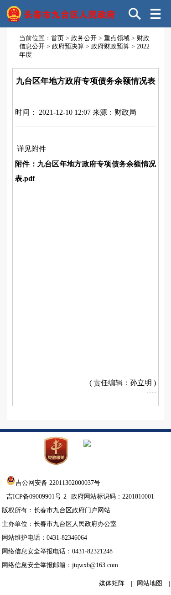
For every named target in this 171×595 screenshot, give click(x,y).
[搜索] (135, 14)
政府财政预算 (110, 46)
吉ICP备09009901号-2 (36, 496)
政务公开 (84, 38)
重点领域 (117, 38)
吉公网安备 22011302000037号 (58, 482)
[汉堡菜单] (155, 14)
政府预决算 (68, 46)
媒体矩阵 (111, 583)
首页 (57, 38)
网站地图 (149, 583)
